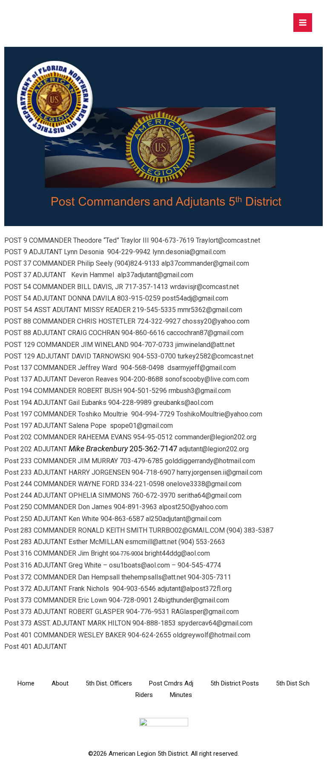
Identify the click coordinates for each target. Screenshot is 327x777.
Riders (144, 695)
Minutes (181, 695)
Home (25, 683)
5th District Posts (234, 683)
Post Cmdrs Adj (171, 683)
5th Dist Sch (293, 683)
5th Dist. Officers (109, 683)
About (60, 683)
